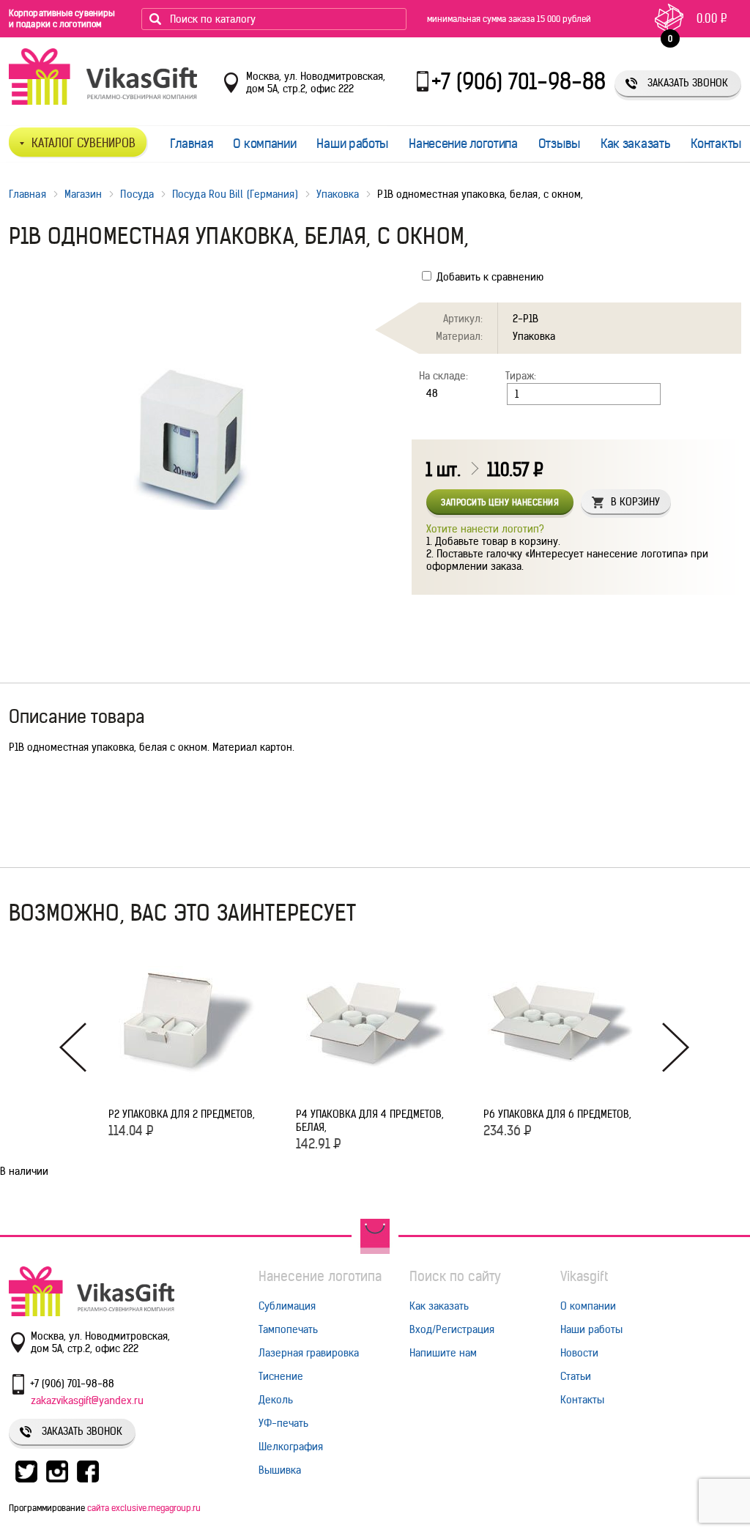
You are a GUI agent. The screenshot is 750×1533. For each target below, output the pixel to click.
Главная (191, 144)
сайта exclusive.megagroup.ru (144, 1507)
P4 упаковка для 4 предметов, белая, (370, 1120)
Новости (579, 1352)
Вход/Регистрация (451, 1329)
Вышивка (280, 1470)
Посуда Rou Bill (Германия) (235, 194)
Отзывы (559, 144)
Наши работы (352, 144)
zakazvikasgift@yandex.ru (87, 1400)
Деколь (276, 1399)
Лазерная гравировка (309, 1352)
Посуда (137, 194)
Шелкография (291, 1446)
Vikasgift (584, 1276)
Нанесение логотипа (463, 144)
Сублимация (287, 1306)
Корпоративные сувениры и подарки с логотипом (62, 18)
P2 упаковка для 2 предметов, (181, 1114)
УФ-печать (283, 1423)
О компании (264, 144)
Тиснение (281, 1376)
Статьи (575, 1376)
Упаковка (338, 194)
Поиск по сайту (455, 1276)
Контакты (716, 144)
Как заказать (635, 144)
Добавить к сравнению (488, 276)
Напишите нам (443, 1352)
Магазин (83, 194)
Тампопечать (288, 1329)
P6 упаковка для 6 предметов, (557, 1114)
